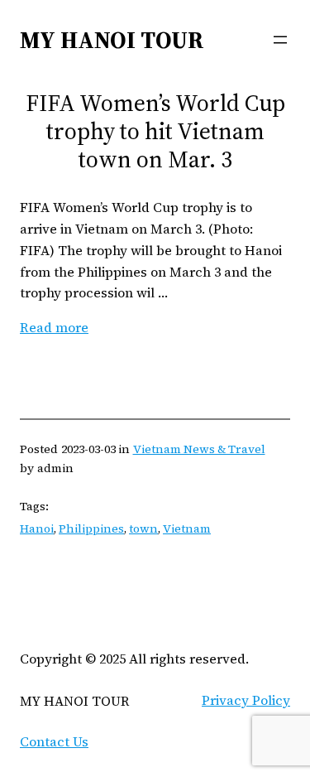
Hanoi (37, 528)
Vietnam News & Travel (199, 449)
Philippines (91, 528)
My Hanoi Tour (112, 40)
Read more (54, 327)
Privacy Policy (246, 700)
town (143, 528)
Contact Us (54, 741)
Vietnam (187, 528)
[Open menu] (280, 40)
